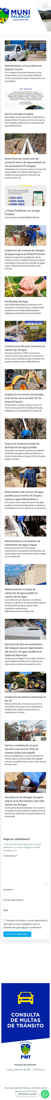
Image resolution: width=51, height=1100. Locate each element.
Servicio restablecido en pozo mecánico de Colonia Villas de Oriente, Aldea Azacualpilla (21, 749)
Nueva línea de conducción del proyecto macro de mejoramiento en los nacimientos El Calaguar (25, 162)
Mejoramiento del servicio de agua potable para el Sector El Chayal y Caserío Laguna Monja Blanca (24, 495)
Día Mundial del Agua (16, 301)
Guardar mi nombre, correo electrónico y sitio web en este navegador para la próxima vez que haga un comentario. (25, 924)
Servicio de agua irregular (19, 114)
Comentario (10, 855)
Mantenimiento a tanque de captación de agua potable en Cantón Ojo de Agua (21, 593)
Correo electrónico (13, 899)
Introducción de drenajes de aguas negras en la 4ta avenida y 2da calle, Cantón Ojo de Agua (25, 801)
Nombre (8, 889)
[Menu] (45, 6)
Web (5, 910)
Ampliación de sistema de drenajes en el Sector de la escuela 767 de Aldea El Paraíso (24, 398)
